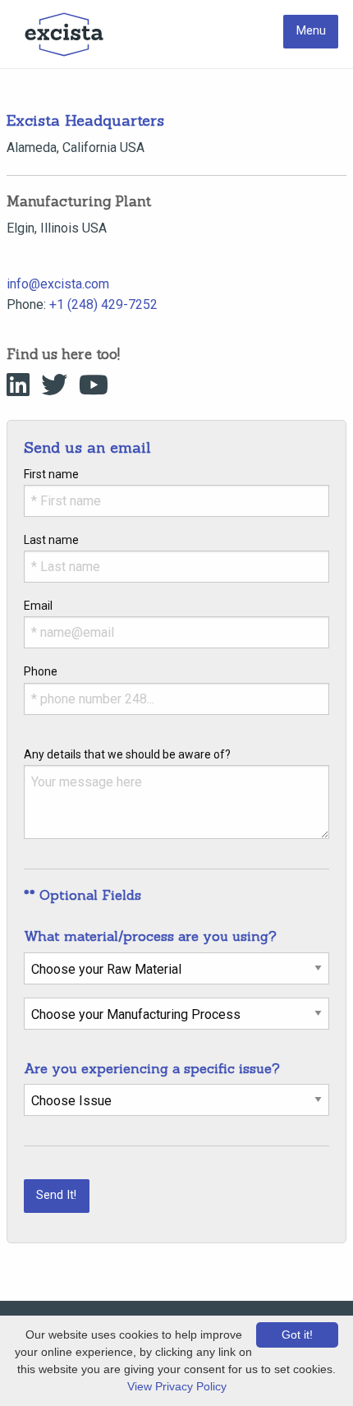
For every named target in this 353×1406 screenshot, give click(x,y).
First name (51, 474)
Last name (51, 539)
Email (38, 605)
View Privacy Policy (177, 1386)
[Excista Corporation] (64, 34)
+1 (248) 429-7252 (103, 304)
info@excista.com (58, 284)
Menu (311, 31)
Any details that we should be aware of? (127, 754)
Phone (40, 671)
